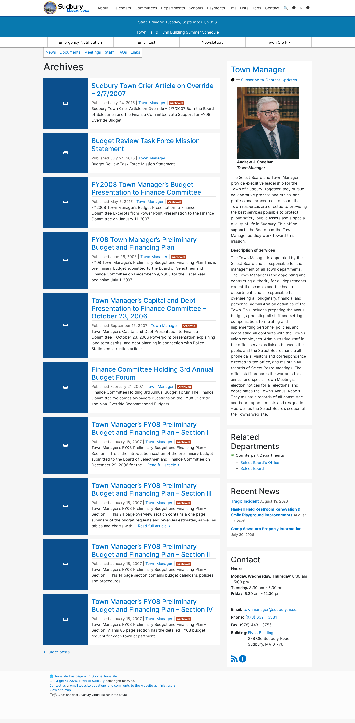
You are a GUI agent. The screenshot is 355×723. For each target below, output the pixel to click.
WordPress (246, 676)
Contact (272, 8)
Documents (70, 52)
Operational (254, 699)
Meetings (92, 52)
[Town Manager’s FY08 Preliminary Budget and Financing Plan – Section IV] (65, 619)
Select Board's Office (260, 462)
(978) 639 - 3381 (261, 617)
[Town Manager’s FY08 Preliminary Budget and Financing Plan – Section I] (65, 445)
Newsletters (212, 42)
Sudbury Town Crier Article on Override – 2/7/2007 (152, 90)
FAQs (122, 52)
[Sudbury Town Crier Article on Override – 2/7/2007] (65, 103)
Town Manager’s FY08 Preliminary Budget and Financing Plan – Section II (151, 550)
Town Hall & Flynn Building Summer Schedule (177, 32)
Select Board (252, 468)
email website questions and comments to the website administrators (123, 685)
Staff (109, 52)
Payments (216, 8)
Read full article (163, 465)
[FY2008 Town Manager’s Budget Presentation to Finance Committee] (65, 202)
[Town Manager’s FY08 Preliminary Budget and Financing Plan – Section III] (65, 506)
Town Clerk (277, 42)
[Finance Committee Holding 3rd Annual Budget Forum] (65, 387)
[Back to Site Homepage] (66, 8)
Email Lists (238, 8)
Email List (146, 42)
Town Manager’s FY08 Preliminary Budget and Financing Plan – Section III (152, 490)
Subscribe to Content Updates (269, 79)
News (51, 52)
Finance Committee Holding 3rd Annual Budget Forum (152, 373)
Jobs (256, 8)
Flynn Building (260, 632)
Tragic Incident (245, 501)
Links (135, 52)
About (103, 8)
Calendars (122, 8)
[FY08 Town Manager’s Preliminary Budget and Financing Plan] (65, 260)
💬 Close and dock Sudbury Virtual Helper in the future (90, 695)
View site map (60, 690)
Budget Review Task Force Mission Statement (146, 145)
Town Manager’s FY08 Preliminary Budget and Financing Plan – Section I (150, 428)
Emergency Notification (80, 42)
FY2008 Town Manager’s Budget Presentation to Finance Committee (146, 188)
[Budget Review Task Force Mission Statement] (65, 152)
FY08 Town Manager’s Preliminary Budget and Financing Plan (144, 244)
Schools (196, 8)
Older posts (56, 652)
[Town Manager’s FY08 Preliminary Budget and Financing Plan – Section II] (65, 564)
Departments (173, 8)
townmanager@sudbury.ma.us (270, 609)
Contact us (58, 685)
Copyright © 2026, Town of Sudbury (77, 681)
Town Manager (151, 102)
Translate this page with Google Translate (83, 676)
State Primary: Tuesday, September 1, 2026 (177, 22)
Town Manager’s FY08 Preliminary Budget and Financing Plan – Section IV (152, 606)
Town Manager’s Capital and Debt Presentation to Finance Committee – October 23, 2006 (149, 308)
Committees (146, 8)
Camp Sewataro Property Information (266, 528)
